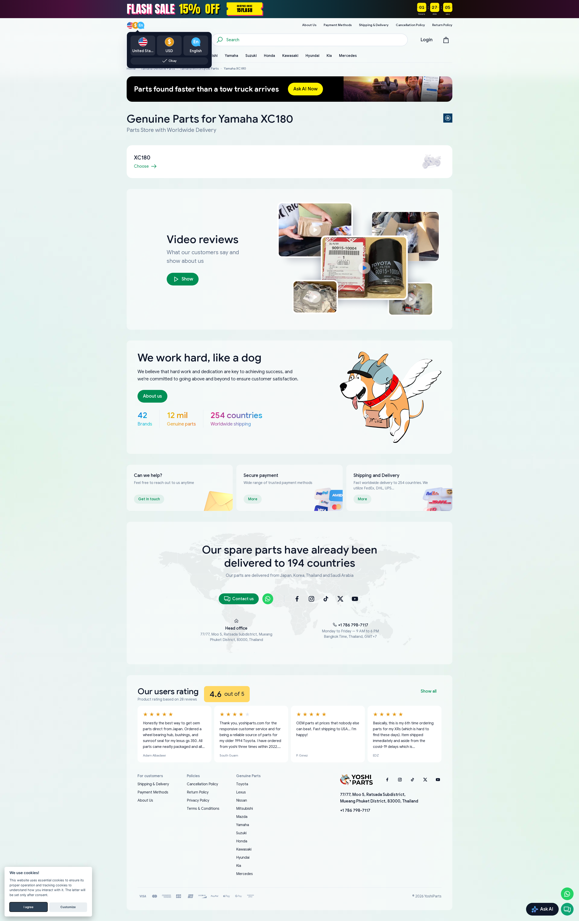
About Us (145, 800)
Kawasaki (244, 849)
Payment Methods (153, 792)
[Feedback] (567, 909)
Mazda (241, 817)
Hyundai (242, 857)
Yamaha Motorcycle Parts (199, 68)
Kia (238, 865)
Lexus (241, 792)
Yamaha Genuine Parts (158, 68)
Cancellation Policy (202, 784)
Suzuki (241, 833)
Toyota (242, 784)
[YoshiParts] (356, 779)
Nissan (241, 800)
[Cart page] (446, 40)
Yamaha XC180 (235, 68)
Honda (241, 841)
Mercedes (244, 874)
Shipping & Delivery (153, 784)
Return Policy (198, 792)
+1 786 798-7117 (353, 625)
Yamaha (242, 825)
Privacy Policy (198, 800)
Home (131, 68)
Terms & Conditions (203, 808)
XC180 (142, 157)
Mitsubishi (244, 808)
